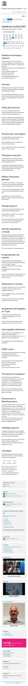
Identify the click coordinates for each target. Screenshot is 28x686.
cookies (23, 681)
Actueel (4, 19)
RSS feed (20, 683)
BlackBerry (6, 520)
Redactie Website (8, 635)
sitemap (6, 683)
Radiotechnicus (7, 548)
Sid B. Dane (6, 668)
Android (6, 519)
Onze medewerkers (8, 601)
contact (2, 681)
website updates (12, 683)
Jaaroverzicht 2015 (18, 19)
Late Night (7, 484)
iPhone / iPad (7, 522)
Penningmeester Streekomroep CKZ (12, 547)
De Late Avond (8, 486)
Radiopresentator (8, 550)
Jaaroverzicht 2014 (7, 22)
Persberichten (7, 633)
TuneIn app (11, 516)
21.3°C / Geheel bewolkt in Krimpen (20, 11)
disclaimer (11, 681)
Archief (9, 19)
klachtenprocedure (17, 681)
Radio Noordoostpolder (8, 653)
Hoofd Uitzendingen (8, 552)
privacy (6, 681)
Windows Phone (8, 524)
